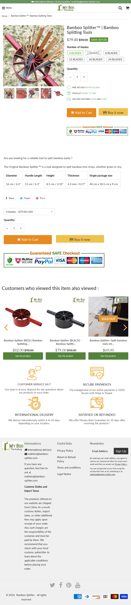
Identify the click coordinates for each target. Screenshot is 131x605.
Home (4, 16)
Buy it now (115, 112)
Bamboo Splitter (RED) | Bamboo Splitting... (23, 342)
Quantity (72, 68)
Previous (7, 55)
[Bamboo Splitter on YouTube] (77, 586)
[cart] (127, 7)
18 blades (96, 59)
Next (60, 55)
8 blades (111, 53)
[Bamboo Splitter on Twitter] (53, 586)
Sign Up (121, 451)
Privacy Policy (65, 450)
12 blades (76, 59)
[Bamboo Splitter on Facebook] (61, 586)
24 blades (115, 59)
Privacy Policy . (121, 464)
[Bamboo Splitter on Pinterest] (69, 586)
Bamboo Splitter (25, 594)
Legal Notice (64, 473)
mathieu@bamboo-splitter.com (102, 474)
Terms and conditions (69, 467)
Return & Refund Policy (66, 459)
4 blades (75, 53)
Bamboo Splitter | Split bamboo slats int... (108, 342)
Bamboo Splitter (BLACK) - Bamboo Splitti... (66, 342)
